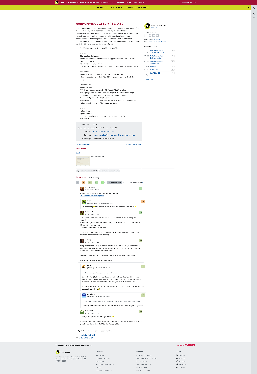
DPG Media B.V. (80, 357)
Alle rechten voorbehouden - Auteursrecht (70, 359)
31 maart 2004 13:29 (92, 313)
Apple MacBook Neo (143, 355)
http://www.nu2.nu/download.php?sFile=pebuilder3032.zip (114, 135)
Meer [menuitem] (141, 2)
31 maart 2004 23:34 (103, 296)
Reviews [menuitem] (80, 2)
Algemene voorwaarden (105, 364)
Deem (89, 201)
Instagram (182, 361)
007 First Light (141, 367)
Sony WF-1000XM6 (143, 370)
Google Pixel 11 (141, 361)
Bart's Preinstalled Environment (104, 131)
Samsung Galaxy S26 (144, 364)
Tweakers (58, 357)
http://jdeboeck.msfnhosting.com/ (92, 196)
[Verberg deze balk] (248, 7)
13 (172, 61)
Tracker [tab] (254, 10)
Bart (78, 153)
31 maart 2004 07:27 (92, 190)
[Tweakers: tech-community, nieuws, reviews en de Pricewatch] (61, 2)
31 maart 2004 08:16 (106, 203)
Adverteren (100, 355)
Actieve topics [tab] (254, 16)
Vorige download (84, 144)
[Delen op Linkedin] (153, 35)
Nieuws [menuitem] (73, 2)
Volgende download (133, 144)
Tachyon (90, 265)
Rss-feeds (182, 364)
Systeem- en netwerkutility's (87, 171)
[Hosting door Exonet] (186, 345)
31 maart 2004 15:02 (103, 268)
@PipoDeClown (92, 203)
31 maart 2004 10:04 (92, 214)
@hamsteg (90, 268)
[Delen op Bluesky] (157, 35)
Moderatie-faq (94, 178)
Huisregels (100, 361)
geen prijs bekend (97, 157)
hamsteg (88, 240)
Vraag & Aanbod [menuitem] (118, 2)
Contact (99, 358)
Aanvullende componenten (109, 171)
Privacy (98, 367)
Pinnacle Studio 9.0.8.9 (87, 335)
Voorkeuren (108, 370)
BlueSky (182, 355)
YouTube (182, 358)
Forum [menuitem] (128, 2)
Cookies (99, 370)
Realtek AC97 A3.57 (86, 338)
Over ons (107, 358)
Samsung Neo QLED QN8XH (146, 358)
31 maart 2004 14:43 (92, 242)
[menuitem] (179, 2)
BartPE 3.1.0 (154, 70)
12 (172, 56)
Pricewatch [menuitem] (105, 2)
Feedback (155, 27)
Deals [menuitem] (135, 2)
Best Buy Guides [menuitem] (91, 2)
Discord (182, 367)
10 (172, 50)
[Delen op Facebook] (150, 35)
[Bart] (83, 161)
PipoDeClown (90, 187)
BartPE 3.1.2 (154, 67)
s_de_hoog (156, 39)
